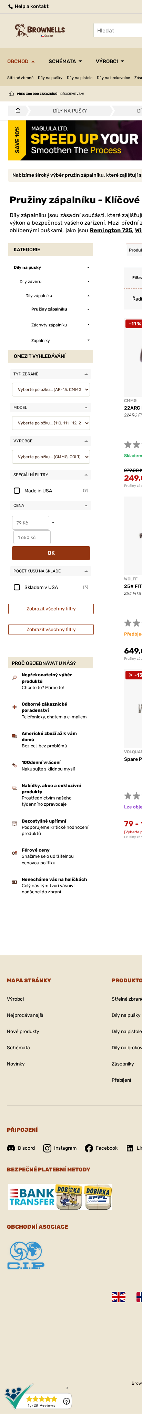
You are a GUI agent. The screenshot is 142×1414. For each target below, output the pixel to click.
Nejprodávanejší (25, 1015)
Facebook (107, 1148)
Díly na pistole (79, 78)
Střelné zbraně (20, 78)
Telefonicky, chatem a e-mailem (54, 716)
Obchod (18, 61)
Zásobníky (123, 1064)
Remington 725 (111, 230)
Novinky (16, 1064)
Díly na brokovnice (113, 78)
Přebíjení (121, 1080)
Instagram (65, 1148)
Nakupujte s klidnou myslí (48, 769)
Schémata (62, 61)
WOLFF (131, 579)
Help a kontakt (31, 6)
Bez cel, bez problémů (44, 745)
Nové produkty (23, 1031)
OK (51, 553)
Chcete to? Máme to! (43, 687)
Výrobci (107, 61)
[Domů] (16, 111)
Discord (26, 1148)
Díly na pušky (50, 78)
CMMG (130, 400)
